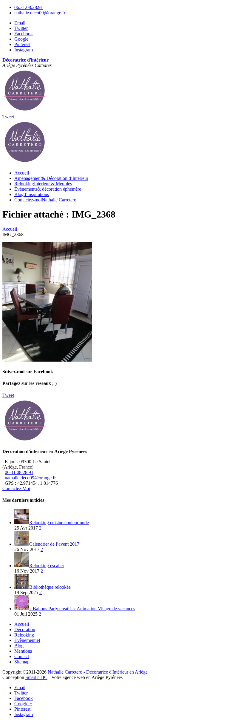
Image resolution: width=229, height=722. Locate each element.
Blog (31, 194)
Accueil (21, 624)
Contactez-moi (45, 199)
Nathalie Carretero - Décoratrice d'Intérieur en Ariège (98, 671)
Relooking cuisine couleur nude (59, 522)
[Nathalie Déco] (24, 111)
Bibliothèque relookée (50, 587)
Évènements (47, 189)
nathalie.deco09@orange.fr (39, 12)
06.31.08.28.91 (28, 7)
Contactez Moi (16, 488)
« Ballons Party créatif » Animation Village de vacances (82, 608)
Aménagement (51, 178)
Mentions (23, 651)
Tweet (8, 116)
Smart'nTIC (36, 677)
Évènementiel (27, 640)
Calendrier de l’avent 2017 (54, 544)
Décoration (24, 629)
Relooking (43, 183)
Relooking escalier (46, 565)
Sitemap (22, 661)
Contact (21, 656)
